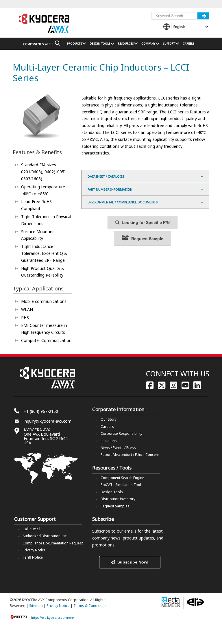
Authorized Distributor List (44, 535)
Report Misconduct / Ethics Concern (130, 454)
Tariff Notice (33, 557)
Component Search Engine (122, 477)
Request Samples (115, 506)
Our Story (108, 419)
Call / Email (31, 528)
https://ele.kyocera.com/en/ (52, 617)
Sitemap (36, 605)
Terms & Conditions (90, 605)
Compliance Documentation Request (53, 543)
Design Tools (112, 491)
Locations (109, 440)
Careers (107, 426)
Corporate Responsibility (121, 433)
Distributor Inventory (118, 498)
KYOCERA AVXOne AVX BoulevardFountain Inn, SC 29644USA (46, 436)
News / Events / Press (118, 447)
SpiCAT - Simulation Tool (121, 484)
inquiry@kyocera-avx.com (47, 421)
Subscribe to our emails (114, 531)
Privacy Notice (34, 550)
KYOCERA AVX (44, 23)
